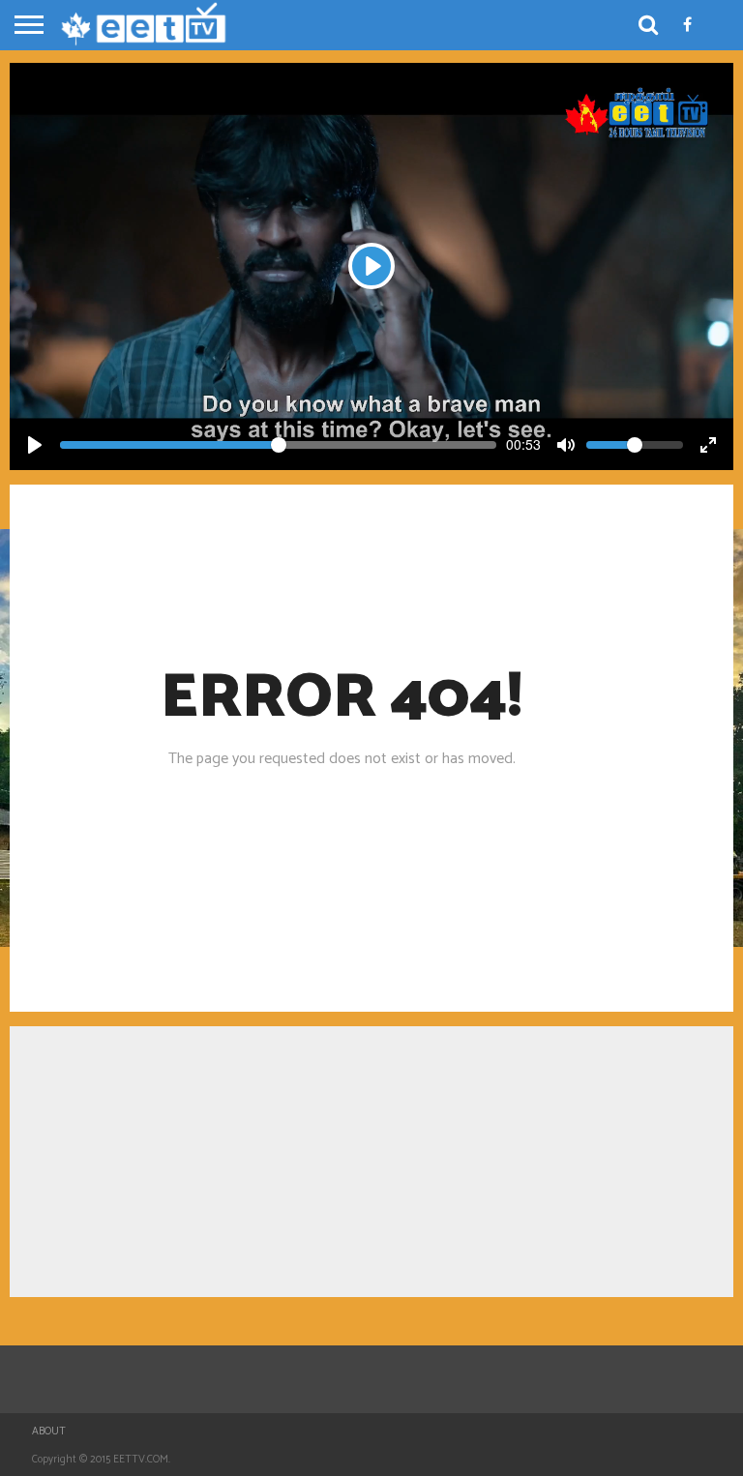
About (49, 1431)
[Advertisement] (371, 1161)
